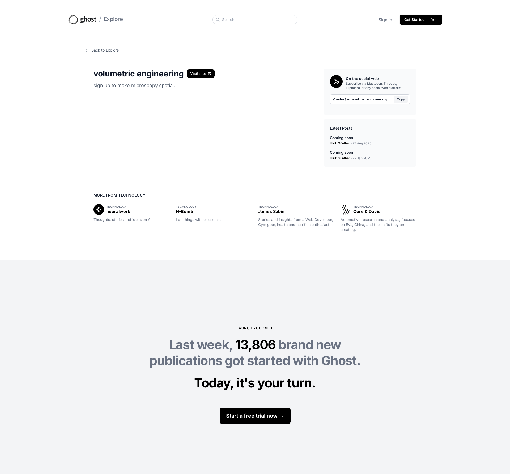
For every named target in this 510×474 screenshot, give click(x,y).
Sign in (385, 19)
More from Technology (119, 195)
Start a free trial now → (255, 416)
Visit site (198, 73)
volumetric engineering (139, 73)
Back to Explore (105, 50)
